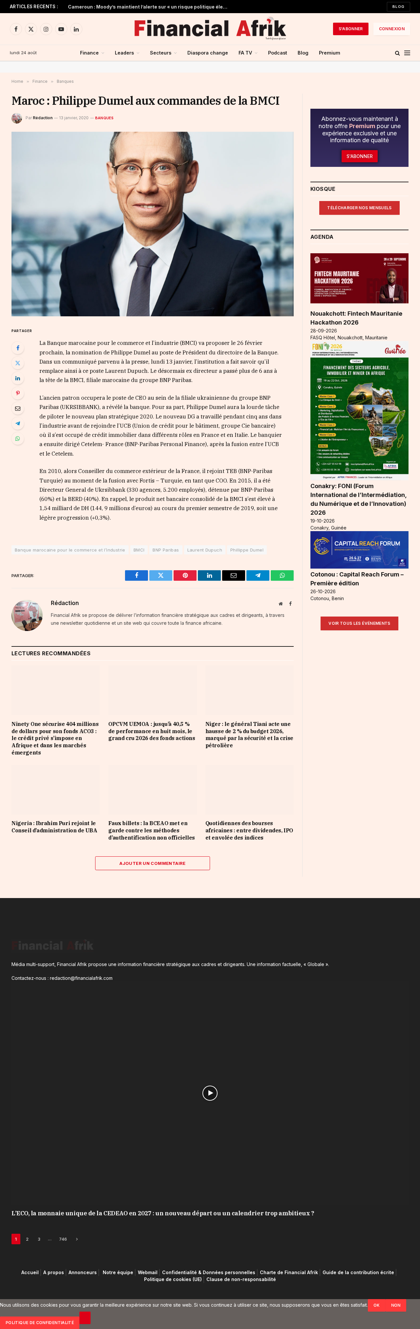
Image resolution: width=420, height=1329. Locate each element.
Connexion (392, 28)
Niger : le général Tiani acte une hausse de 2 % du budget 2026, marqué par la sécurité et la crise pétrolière (249, 735)
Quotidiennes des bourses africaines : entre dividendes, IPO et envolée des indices (249, 830)
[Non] (85, 1318)
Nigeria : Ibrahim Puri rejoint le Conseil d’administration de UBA (54, 827)
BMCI (139, 549)
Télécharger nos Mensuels (359, 207)
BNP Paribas (166, 549)
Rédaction (42, 117)
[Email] (17, 408)
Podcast (277, 53)
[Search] (397, 53)
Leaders (124, 53)
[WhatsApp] (17, 438)
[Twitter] (17, 363)
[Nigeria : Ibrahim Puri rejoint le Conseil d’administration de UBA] (55, 790)
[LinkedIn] (17, 378)
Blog (398, 6)
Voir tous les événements (359, 623)
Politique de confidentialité (40, 1322)
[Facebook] (17, 348)
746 (63, 1239)
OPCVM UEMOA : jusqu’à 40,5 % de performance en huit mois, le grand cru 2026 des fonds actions (151, 731)
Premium (329, 53)
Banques (104, 118)
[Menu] (407, 53)
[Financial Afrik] (210, 29)
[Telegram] (17, 423)
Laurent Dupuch (204, 549)
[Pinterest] (17, 393)
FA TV (245, 53)
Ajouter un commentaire (152, 863)
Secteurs (160, 53)
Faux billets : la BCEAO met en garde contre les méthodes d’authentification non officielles (151, 830)
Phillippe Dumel (246, 549)
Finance (89, 53)
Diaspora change (207, 53)
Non (396, 1305)
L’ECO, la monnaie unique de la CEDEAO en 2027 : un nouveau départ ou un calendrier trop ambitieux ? (162, 1213)
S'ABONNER (351, 28)
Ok (376, 1305)
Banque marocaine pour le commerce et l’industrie (70, 549)
